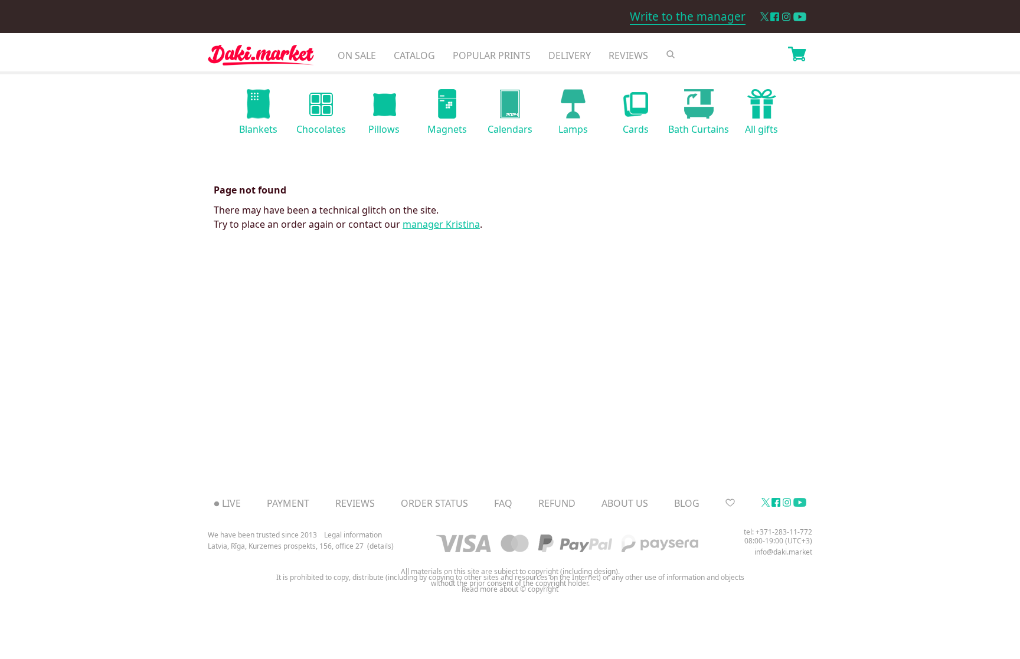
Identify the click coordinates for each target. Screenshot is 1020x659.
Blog (686, 503)
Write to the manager (688, 16)
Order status (434, 503)
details (380, 546)
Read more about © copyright (510, 589)
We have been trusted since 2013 (262, 535)
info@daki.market (783, 552)
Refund (557, 503)
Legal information (353, 535)
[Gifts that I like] (730, 503)
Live (231, 503)
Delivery (569, 55)
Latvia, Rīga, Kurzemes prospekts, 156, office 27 (286, 546)
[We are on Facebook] (774, 16)
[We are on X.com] (764, 16)
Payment (288, 503)
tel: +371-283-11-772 (778, 532)
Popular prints (492, 55)
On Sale (357, 55)
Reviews (628, 55)
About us (624, 503)
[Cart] (796, 55)
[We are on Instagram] (786, 16)
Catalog (414, 55)
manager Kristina (441, 224)
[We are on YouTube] (799, 16)
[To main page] (261, 58)
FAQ (503, 503)
